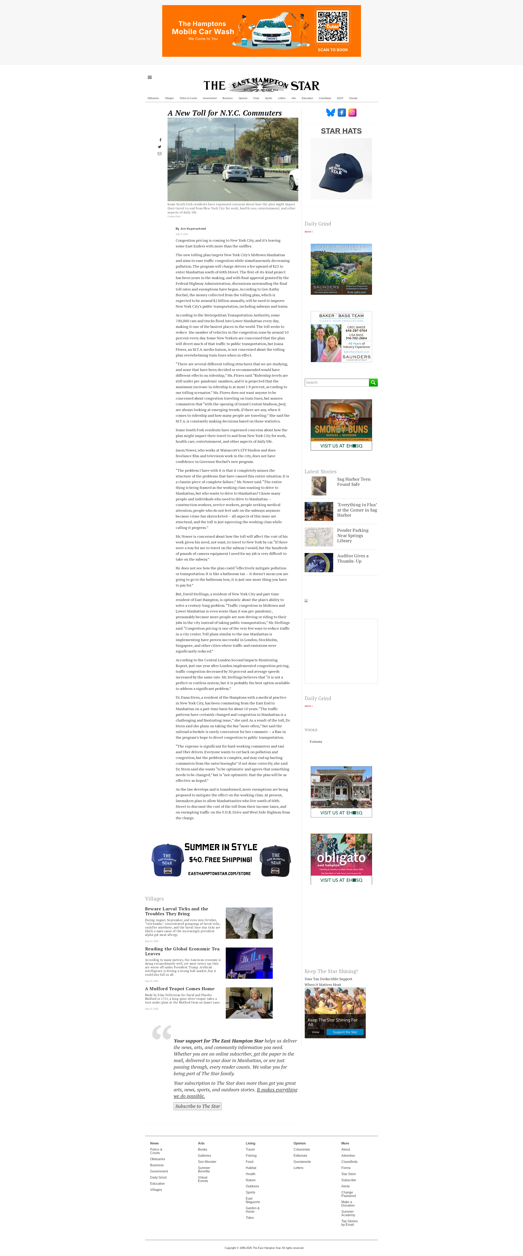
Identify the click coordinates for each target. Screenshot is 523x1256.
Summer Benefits (204, 1169)
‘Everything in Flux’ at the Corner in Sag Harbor (357, 509)
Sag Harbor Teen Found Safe (354, 481)
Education (307, 98)
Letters (282, 98)
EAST (340, 98)
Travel (250, 1149)
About (345, 1149)
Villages (169, 98)
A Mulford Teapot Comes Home (180, 988)
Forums (316, 741)
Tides (250, 1217)
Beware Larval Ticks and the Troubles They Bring (176, 911)
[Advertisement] (341, 929)
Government (210, 98)
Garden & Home (253, 1209)
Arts (294, 98)
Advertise (348, 1155)
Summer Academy (348, 1213)
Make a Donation (348, 1203)
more (308, 231)
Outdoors (252, 1186)
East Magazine (253, 1200)
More (345, 1143)
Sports (268, 98)
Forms (346, 1168)
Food (256, 98)
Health (250, 1174)
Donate (353, 98)
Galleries (204, 1155)
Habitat (251, 1168)
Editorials (300, 1155)
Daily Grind (158, 1177)
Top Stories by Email (349, 1222)
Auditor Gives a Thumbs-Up (353, 558)
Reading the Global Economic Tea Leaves (182, 951)
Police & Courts (188, 98)
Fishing (251, 1155)
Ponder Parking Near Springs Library (353, 535)
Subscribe (348, 1180)
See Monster (207, 1161)
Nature (251, 1180)
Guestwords (302, 1161)
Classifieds (325, 98)
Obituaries (153, 98)
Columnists (302, 1149)
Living (250, 1143)
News (154, 1143)
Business (227, 98)
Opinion (243, 98)
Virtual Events (203, 1179)
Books (202, 1149)
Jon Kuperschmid (193, 228)
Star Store (348, 1174)
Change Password (348, 1194)
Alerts (345, 1186)
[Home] (261, 85)
